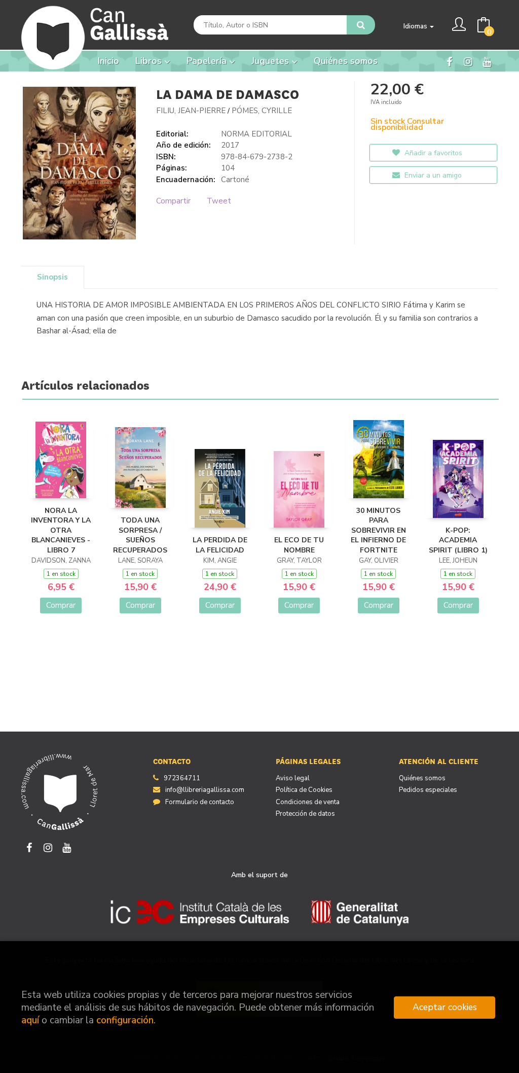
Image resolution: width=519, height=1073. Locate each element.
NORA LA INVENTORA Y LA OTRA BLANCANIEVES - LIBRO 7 (61, 530)
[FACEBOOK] (449, 60)
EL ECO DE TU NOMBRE (299, 545)
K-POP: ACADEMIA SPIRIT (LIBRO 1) (458, 540)
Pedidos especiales (428, 789)
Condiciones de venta (308, 802)
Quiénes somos (422, 778)
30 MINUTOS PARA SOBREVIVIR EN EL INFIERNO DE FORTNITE (378, 530)
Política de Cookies (304, 789)
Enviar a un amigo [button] (432, 175)
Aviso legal (293, 778)
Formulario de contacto (199, 802)
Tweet (219, 201)
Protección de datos (305, 813)
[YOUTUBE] (486, 60)
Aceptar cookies (445, 1007)
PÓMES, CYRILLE (262, 111)
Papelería (208, 61)
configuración (125, 1020)
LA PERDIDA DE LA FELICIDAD (220, 545)
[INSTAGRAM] (467, 60)
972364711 (182, 778)
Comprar (61, 605)
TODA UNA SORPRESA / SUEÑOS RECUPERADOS (140, 535)
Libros (149, 61)
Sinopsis (52, 277)
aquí (30, 1020)
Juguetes (271, 61)
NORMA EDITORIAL (256, 134)
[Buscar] (361, 24)
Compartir (173, 201)
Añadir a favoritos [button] (432, 153)
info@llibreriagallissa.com (204, 789)
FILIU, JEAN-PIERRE (191, 111)
